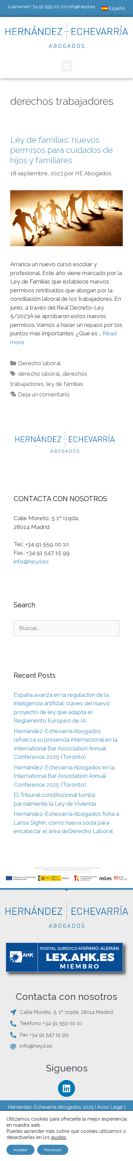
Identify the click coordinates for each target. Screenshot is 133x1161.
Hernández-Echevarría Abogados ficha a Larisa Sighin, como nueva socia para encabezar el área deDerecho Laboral (66, 822)
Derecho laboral (39, 363)
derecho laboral (39, 373)
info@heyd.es (81, 6)
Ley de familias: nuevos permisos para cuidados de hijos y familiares (61, 150)
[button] (66, 66)
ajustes (58, 1137)
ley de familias (64, 383)
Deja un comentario (44, 394)
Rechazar (52, 1149)
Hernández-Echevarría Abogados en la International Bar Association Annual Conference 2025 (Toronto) (64, 776)
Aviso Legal (110, 1107)
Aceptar (20, 1149)
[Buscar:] (66, 628)
